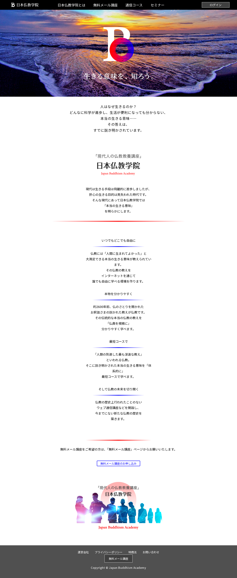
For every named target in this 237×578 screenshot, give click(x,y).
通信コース (134, 4)
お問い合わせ (151, 552)
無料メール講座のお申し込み (118, 463)
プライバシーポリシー (108, 552)
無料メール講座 (105, 4)
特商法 (132, 552)
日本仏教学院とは (71, 4)
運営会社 (83, 552)
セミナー (157, 4)
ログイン (216, 5)
